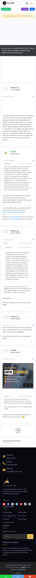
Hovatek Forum (6, 48)
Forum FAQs (22, 519)
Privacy (18, 573)
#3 (32, 239)
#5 (32, 359)
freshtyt (13, 350)
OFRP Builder (22, 512)
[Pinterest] (21, 504)
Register (24, 9)
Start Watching (28, 16)
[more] (29, 89)
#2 (32, 160)
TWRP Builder (7, 512)
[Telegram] (18, 576)
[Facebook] (8, 504)
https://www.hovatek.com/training (14, 212)
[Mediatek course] (18, 375)
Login (32, 9)
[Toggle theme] (27, 3)
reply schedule (15, 217)
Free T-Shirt (22, 516)
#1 (32, 96)
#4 (32, 325)
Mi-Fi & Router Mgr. (9, 516)
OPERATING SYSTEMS (20, 48)
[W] (6, 576)
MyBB (23, 567)
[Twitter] (12, 504)
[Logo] (6, 481)
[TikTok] (25, 504)
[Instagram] (16, 504)
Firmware (6, 519)
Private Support (15, 219)
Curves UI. (22, 569)
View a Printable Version (18, 430)
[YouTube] (30, 576)
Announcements (8, 522)
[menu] (31, 3)
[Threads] (29, 504)
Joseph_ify (14, 87)
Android (32, 48)
